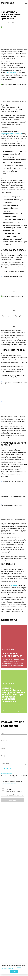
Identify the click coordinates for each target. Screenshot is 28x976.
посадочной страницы (11, 72)
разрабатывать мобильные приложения (11, 133)
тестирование (14, 585)
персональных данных (9, 783)
